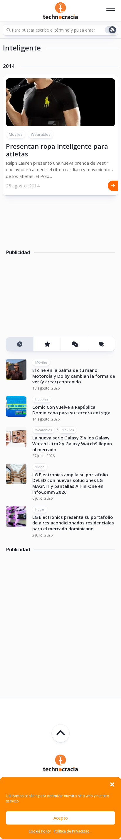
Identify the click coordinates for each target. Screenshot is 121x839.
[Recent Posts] (19, 344)
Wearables (41, 134)
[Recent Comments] (74, 344)
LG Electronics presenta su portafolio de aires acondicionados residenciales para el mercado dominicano (73, 522)
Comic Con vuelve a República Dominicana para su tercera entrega (71, 410)
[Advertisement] (50, 298)
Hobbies (41, 399)
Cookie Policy (39, 831)
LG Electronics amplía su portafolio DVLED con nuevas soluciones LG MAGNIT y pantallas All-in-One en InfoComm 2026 (70, 483)
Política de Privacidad (72, 831)
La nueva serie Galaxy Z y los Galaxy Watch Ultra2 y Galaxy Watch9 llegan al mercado (72, 443)
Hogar (40, 509)
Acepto (60, 818)
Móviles (16, 134)
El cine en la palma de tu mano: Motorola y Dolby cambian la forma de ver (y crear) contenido (73, 376)
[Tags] (101, 344)
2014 (9, 66)
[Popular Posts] (46, 344)
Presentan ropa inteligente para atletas (57, 150)
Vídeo (39, 467)
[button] (112, 784)
